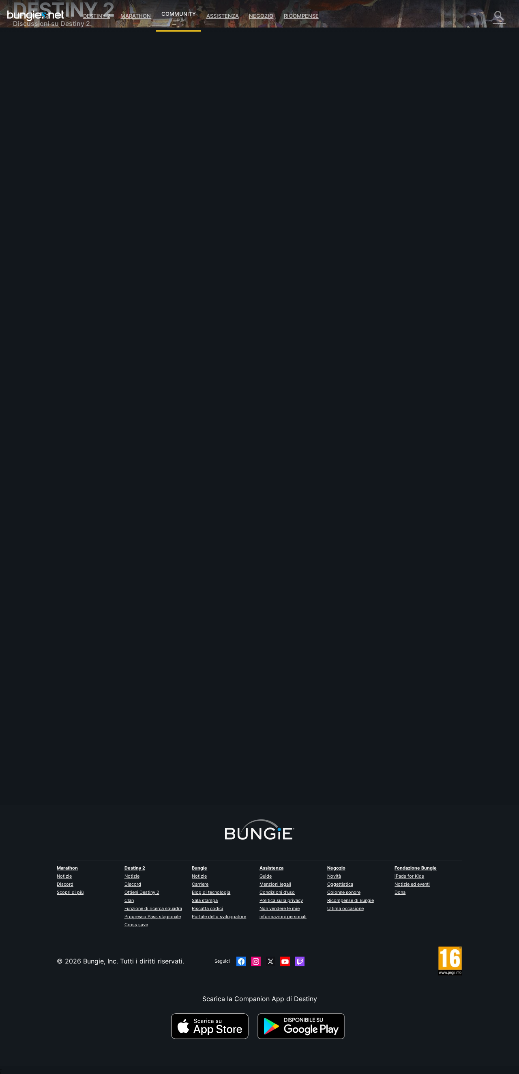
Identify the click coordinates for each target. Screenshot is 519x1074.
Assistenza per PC (47, 166)
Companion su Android (54, 158)
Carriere (200, 884)
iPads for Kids (409, 876)
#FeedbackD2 (179, 322)
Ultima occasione (345, 908)
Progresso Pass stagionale (152, 916)
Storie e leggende (46, 77)
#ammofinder (271, 322)
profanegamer (161, 209)
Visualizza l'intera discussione (185, 354)
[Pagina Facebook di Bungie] (241, 961)
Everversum (37, 117)
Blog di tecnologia (211, 892)
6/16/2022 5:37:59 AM (212, 371)
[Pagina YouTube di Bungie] (285, 961)
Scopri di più (70, 892)
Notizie (64, 876)
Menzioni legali (275, 884)
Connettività (37, 109)
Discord (65, 884)
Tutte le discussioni (48, 44)
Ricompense (301, 16)
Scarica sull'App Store (213, 1026)
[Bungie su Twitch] (300, 961)
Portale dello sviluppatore (219, 916)
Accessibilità (38, 134)
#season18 (208, 322)
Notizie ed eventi (412, 884)
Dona (400, 892)
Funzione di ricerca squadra (153, 908)
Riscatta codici (207, 908)
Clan (129, 900)
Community (178, 13)
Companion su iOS (47, 150)
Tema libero (37, 215)
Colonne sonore (343, 892)
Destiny (35, 16)
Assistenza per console (54, 174)
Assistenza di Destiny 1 (54, 182)
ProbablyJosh (160, 761)
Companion (36, 142)
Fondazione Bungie (416, 868)
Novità (334, 876)
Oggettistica (340, 884)
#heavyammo (238, 322)
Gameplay (34, 85)
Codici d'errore (42, 101)
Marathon (135, 16)
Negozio (261, 16)
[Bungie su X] (270, 961)
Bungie (199, 868)
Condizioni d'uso (277, 892)
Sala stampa (205, 900)
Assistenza (222, 16)
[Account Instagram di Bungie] (256, 961)
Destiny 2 (96, 16)
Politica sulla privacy (281, 900)
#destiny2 (151, 322)
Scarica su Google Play (302, 1026)
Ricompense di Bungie (350, 900)
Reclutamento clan (47, 198)
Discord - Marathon (49, 231)
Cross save (136, 924)
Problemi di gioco (46, 125)
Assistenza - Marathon (53, 223)
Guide (266, 876)
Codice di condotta (43, 241)
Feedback (33, 61)
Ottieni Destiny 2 (141, 892)
